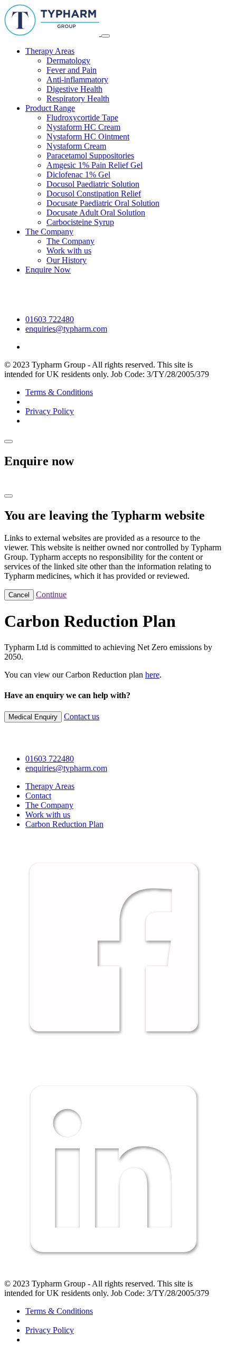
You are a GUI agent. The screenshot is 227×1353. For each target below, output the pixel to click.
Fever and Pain (71, 69)
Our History (66, 260)
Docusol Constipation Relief (93, 193)
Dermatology (68, 60)
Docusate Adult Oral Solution (95, 212)
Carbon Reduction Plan (64, 824)
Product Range (50, 108)
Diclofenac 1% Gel (78, 174)
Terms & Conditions (59, 392)
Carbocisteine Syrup (80, 222)
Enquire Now (48, 269)
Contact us (81, 716)
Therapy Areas (49, 50)
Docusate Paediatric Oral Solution (102, 203)
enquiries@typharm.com (66, 328)
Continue (51, 594)
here (152, 674)
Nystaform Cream (76, 146)
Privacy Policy (49, 411)
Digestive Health (74, 88)
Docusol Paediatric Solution (92, 184)
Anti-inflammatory (77, 79)
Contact (38, 795)
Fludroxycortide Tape (82, 117)
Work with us (68, 250)
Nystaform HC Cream (83, 127)
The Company (49, 231)
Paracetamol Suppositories (90, 155)
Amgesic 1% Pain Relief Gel (94, 165)
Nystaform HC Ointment (87, 136)
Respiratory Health (77, 98)
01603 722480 (49, 319)
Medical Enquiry (33, 717)
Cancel (19, 595)
